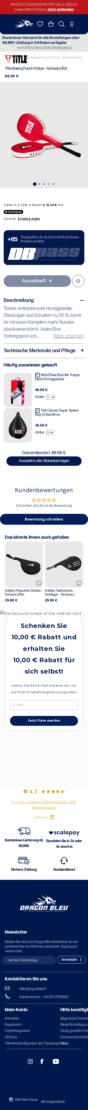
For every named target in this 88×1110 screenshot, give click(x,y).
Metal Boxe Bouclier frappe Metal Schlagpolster (57, 377)
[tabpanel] (44, 135)
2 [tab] (39, 183)
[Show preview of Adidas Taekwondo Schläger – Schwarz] (79, 583)
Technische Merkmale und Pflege (40, 351)
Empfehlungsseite (17, 1031)
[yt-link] (52, 1061)
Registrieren (13, 1025)
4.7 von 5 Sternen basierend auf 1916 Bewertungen (44, 804)
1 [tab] (34, 183)
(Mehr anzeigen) (68, 336)
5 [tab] (53, 183)
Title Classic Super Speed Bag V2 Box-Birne (56, 412)
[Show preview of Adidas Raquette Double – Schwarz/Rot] (39, 583)
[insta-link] (27, 1061)
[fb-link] (40, 1061)
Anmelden (12, 1018)
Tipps (64, 1043)
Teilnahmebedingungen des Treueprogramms (36, 1043)
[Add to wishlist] (78, 281)
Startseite (11, 57)
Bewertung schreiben (44, 519)
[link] (44, 247)
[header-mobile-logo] (24, 26)
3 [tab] (44, 183)
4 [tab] (49, 183)
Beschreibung (19, 300)
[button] (71, 24)
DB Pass (11, 1037)
